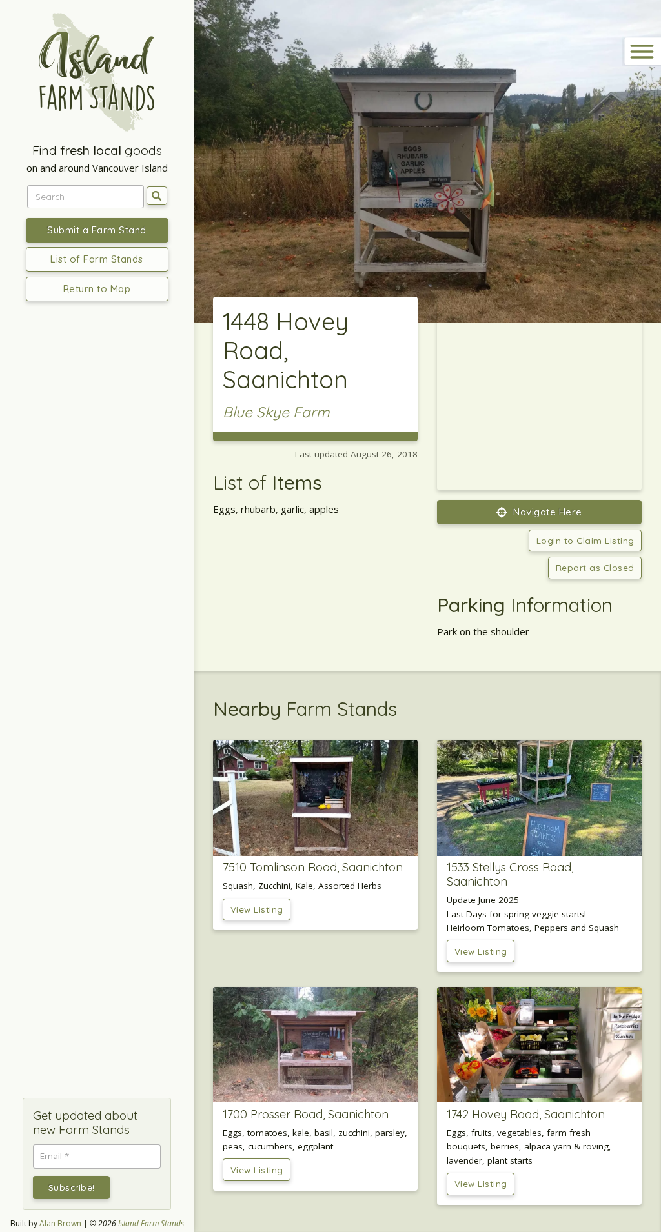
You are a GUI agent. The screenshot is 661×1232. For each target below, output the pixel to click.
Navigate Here (546, 512)
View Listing (256, 909)
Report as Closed (595, 567)
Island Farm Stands (151, 1223)
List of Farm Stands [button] (96, 259)
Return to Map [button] (97, 289)
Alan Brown (60, 1223)
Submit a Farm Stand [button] (97, 230)
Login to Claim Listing (585, 540)
